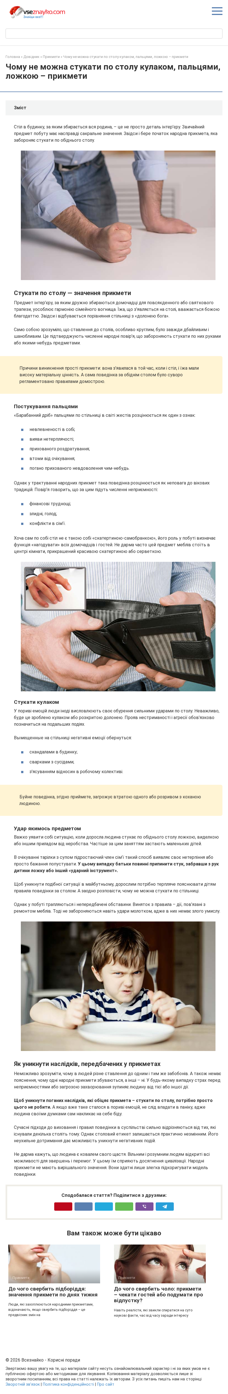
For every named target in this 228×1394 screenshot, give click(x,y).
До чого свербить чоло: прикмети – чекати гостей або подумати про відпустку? (158, 1295)
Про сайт (105, 1384)
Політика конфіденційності (68, 1384)
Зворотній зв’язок (23, 1384)
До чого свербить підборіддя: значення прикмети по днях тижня (53, 1292)
